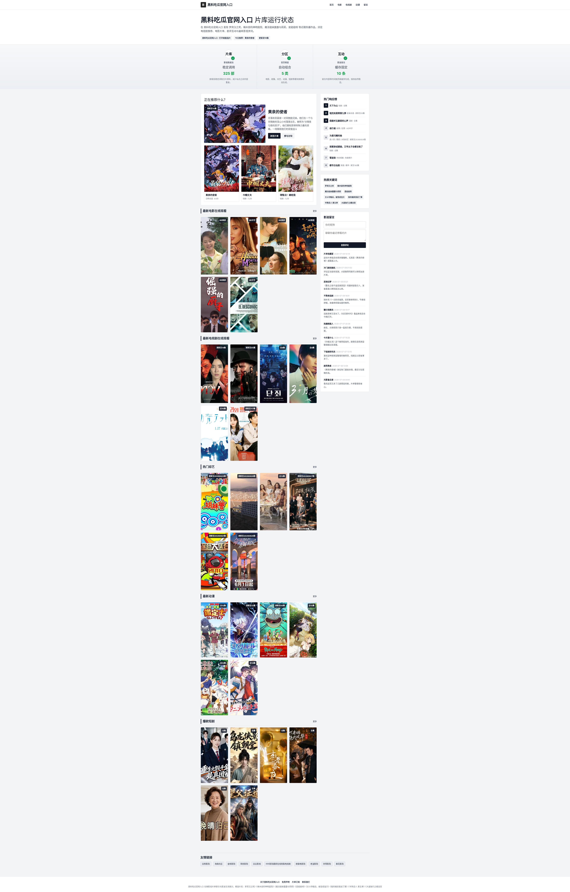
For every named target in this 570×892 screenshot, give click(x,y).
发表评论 (345, 245)
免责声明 (286, 882)
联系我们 (306, 882)
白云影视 (257, 864)
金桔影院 (231, 864)
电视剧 (349, 4)
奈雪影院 (327, 864)
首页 (332, 4)
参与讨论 (288, 136)
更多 (315, 211)
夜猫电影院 (300, 864)
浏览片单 (274, 136)
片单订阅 (296, 882)
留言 (366, 4)
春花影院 (340, 864)
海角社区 (219, 864)
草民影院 (244, 864)
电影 (340, 4)
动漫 (358, 4)
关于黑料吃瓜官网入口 (270, 882)
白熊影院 (206, 864)
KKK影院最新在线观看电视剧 (278, 864)
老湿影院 (314, 864)
